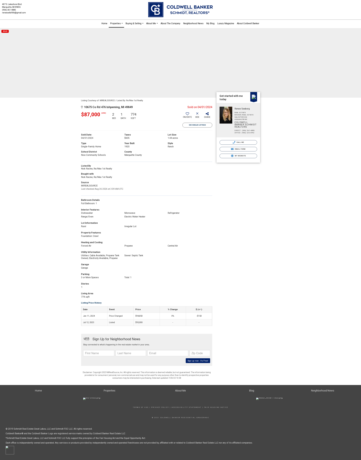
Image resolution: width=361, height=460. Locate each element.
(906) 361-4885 (9, 10)
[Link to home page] (180, 10)
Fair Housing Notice (216, 407)
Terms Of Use (141, 407)
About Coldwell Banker (248, 23)
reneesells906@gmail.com (14, 13)
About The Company (170, 23)
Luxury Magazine (225, 23)
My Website (240, 156)
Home (104, 23)
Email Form (240, 149)
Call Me (240, 142)
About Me (152, 24)
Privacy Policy (160, 407)
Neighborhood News (193, 23)
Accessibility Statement (186, 407)
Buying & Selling (135, 24)
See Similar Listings (197, 125)
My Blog (210, 23)
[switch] (187, 116)
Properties (116, 25)
